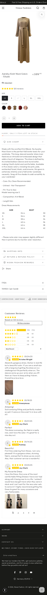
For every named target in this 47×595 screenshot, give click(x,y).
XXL (39, 98)
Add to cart (23, 125)
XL (31, 98)
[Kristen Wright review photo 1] (9, 387)
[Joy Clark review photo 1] (10, 501)
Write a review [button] (23, 323)
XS (5, 98)
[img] (18, 356)
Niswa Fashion (19, 587)
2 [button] (18, 513)
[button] (37, 8)
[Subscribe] (43, 555)
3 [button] (23, 513)
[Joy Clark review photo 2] (21, 501)
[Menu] (3, 8)
